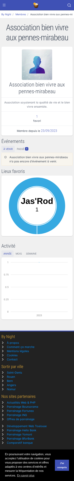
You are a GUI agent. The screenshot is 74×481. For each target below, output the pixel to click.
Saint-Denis (14, 372)
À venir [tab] (8, 148)
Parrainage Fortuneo (20, 411)
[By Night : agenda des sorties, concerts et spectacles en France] (36, 5)
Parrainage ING (17, 415)
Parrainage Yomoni (19, 434)
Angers (11, 385)
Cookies (12, 355)
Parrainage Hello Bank (21, 430)
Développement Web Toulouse (27, 426)
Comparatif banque (20, 442)
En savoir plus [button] (25, 475)
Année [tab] (7, 253)
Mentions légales (18, 351)
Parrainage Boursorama (22, 406)
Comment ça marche (20, 347)
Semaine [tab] (31, 253)
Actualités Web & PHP (21, 402)
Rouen (11, 376)
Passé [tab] (22, 148)
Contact (12, 359)
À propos (13, 342)
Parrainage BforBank (20, 438)
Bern (10, 381)
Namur (11, 389)
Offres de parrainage (20, 419)
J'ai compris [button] (62, 465)
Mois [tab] (19, 253)
